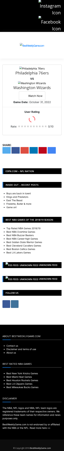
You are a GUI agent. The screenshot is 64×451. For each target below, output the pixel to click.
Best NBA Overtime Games (20, 231)
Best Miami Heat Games (19, 376)
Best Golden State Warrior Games (24, 242)
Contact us (12, 345)
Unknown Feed (48, 265)
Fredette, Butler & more (18, 203)
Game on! (11, 207)
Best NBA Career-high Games (22, 238)
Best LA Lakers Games (18, 252)
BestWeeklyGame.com (40, 448)
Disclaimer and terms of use (21, 349)
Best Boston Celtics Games (20, 249)
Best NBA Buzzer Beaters (20, 235)
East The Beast (14, 200)
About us (11, 352)
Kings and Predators (17, 196)
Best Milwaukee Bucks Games (22, 387)
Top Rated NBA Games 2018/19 (23, 228)
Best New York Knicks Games (22, 373)
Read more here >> (40, 427)
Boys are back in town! (18, 193)
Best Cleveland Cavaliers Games (23, 245)
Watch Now (35, 95)
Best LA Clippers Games (19, 383)
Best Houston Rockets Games (22, 380)
